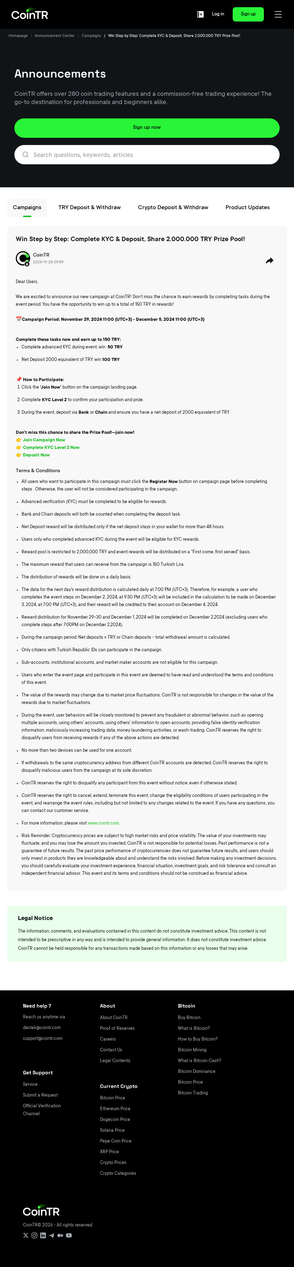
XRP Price (109, 1152)
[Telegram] (51, 1235)
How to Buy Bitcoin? (198, 1039)
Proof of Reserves (117, 1028)
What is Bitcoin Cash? (199, 1061)
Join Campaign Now (44, 440)
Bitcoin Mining (192, 1050)
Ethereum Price (115, 1109)
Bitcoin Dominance (196, 1071)
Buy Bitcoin (189, 1017)
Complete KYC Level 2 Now (51, 447)
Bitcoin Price (112, 1098)
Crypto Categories (118, 1173)
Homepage (18, 36)
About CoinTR (114, 1017)
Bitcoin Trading (193, 1093)
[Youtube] (69, 1235)
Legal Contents (115, 1061)
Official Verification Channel (42, 1110)
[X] (26, 1235)
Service (30, 1084)
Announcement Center (55, 36)
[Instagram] (34, 1235)
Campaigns (91, 36)
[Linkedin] (43, 1235)
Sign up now (147, 128)
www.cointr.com (103, 823)
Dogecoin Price (115, 1119)
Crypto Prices (113, 1162)
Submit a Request (40, 1095)
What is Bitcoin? (194, 1028)
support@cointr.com (42, 1038)
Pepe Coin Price (116, 1141)
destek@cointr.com (42, 1028)
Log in (218, 14)
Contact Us (111, 1050)
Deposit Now (36, 455)
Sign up (248, 14)
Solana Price (112, 1130)
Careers (108, 1039)
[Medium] (60, 1235)
